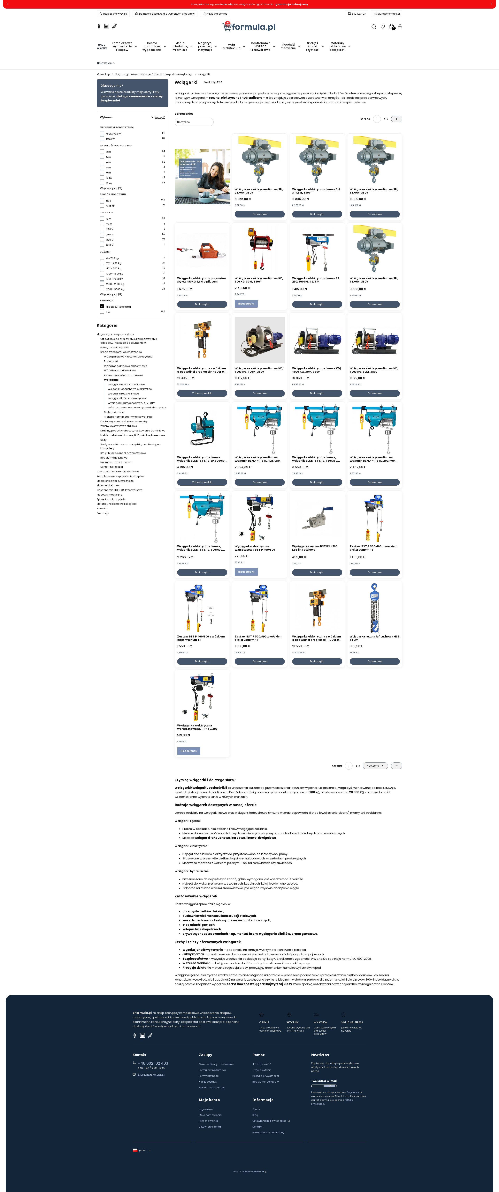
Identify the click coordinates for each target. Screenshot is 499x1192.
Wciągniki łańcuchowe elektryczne (130, 389)
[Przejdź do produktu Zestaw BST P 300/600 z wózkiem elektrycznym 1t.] (375, 518)
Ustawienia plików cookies (269, 1121)
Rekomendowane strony (268, 1132)
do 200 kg (112, 258)
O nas (256, 1109)
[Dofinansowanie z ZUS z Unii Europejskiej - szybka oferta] (202, 176)
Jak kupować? (261, 1064)
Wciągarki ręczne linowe (123, 393)
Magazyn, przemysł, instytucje (132, 74)
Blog (255, 1115)
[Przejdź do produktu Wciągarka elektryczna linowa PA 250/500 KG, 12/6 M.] (317, 250)
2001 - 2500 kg (115, 284)
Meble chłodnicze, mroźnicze (115, 481)
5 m (108, 157)
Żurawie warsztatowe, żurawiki (123, 375)
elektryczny (113, 134)
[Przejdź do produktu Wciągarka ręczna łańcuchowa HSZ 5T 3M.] (375, 608)
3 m (108, 152)
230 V (109, 234)
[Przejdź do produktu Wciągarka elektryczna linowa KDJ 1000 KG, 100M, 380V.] (260, 340)
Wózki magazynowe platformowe (125, 366)
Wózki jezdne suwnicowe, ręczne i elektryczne (137, 407)
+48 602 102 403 (153, 1063)
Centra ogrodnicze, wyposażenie (118, 471)
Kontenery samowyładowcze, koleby (123, 421)
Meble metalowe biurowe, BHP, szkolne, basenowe (132, 435)
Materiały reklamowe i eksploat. (117, 504)
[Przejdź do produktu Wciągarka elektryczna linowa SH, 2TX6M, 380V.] (260, 161)
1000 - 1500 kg (114, 274)
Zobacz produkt (202, 393)
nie (108, 312)
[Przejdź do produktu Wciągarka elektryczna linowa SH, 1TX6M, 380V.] (375, 250)
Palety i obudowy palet (114, 347)
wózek (110, 206)
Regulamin (353, 1092)
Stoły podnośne (114, 412)
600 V (109, 245)
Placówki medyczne (109, 495)
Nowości (102, 508)
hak (108, 200)
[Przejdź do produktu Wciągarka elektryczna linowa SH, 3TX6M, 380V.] (317, 161)
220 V (109, 229)
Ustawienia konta (210, 1127)
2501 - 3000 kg (115, 289)
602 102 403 (359, 13)
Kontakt (257, 1127)
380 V (109, 240)
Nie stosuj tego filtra (118, 307)
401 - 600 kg (113, 268)
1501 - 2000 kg (114, 279)
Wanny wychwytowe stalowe (118, 426)
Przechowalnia (208, 1121)
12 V (108, 219)
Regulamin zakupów (265, 1082)
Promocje (103, 513)
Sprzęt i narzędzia (111, 467)
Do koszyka (260, 214)
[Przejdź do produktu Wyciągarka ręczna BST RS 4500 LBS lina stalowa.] (317, 518)
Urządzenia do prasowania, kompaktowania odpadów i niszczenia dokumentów (128, 341)
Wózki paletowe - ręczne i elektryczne (128, 356)
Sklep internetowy (248, 1171)
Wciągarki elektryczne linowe (126, 384)
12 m (109, 183)
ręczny (110, 139)
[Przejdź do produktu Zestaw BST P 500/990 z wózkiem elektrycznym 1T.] (260, 608)
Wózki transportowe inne (120, 370)
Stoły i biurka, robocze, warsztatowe (123, 453)
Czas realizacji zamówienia (216, 1064)
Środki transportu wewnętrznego (174, 74)
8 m (108, 167)
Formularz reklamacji (212, 1070)
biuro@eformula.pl (389, 13)
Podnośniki (111, 361)
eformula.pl (103, 74)
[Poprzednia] (7, 4)
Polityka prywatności (265, 1076)
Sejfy (103, 440)
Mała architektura (108, 485)
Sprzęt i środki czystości (112, 499)
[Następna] (491, 4)
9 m (108, 172)
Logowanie (206, 1109)
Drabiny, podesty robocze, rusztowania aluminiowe (132, 430)
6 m (108, 162)
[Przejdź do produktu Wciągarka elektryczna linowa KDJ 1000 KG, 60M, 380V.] (375, 340)
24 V (109, 224)
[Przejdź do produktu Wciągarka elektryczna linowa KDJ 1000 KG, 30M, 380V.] (317, 340)
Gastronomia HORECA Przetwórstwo (119, 490)
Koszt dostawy (208, 1082)
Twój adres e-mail (324, 1081)
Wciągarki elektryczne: (191, 846)
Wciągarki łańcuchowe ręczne (127, 398)
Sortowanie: (184, 114)
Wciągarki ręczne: (188, 821)
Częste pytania (262, 1070)
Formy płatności (209, 1076)
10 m (109, 178)
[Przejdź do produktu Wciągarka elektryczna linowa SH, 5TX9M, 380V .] (375, 161)
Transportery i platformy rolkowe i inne (128, 417)
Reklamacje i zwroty (212, 1087)
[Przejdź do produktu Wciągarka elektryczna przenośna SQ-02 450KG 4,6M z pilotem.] (202, 250)
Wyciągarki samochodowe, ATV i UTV (131, 403)
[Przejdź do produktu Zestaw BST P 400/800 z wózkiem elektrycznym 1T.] (202, 608)
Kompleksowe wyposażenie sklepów (120, 476)
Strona (365, 119)
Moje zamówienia (210, 1115)
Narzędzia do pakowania (116, 462)
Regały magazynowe (113, 458)
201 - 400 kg (113, 263)
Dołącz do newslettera (329, 1086)
